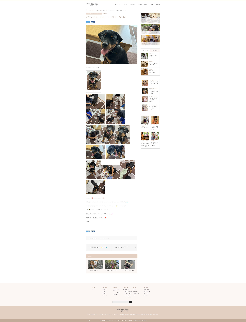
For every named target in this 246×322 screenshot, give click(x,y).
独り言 (134, 295)
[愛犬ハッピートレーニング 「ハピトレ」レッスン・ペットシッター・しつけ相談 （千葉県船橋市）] (99, 4)
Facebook (87, 320)
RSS (89, 320)
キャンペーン (104, 295)
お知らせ (104, 293)
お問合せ (158, 4)
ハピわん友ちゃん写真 (127, 293)
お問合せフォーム (147, 291)
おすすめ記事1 (155, 50)
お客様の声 (132, 4)
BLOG (151, 4)
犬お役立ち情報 (136, 293)
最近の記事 (145, 50)
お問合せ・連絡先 (147, 289)
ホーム (93, 289)
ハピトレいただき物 (127, 296)
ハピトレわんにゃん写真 (128, 291)
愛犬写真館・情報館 (143, 4)
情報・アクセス (146, 293)
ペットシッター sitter (116, 292)
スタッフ (104, 291)
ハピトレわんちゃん (90, 13)
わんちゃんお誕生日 (127, 295)
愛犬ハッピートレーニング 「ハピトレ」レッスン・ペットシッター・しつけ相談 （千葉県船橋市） (121, 320)
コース (125, 4)
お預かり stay (115, 294)
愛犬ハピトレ (118, 4)
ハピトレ (98, 13)
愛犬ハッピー (135, 291)
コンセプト (104, 289)
